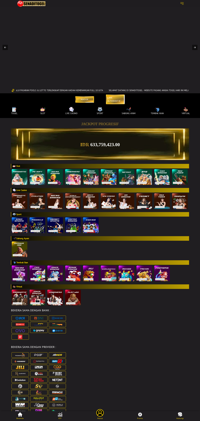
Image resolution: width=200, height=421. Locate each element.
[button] (5, 47)
